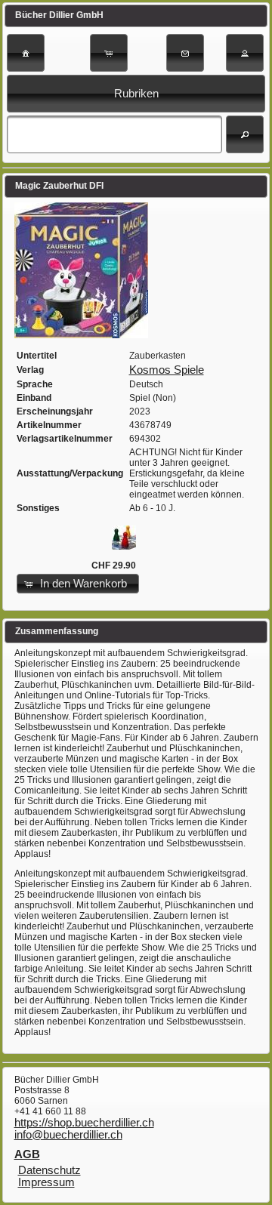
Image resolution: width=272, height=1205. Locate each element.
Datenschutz (49, 1170)
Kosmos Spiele (166, 370)
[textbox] (114, 134)
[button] (26, 53)
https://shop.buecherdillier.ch (84, 1123)
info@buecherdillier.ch (68, 1135)
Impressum (46, 1182)
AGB (27, 1154)
